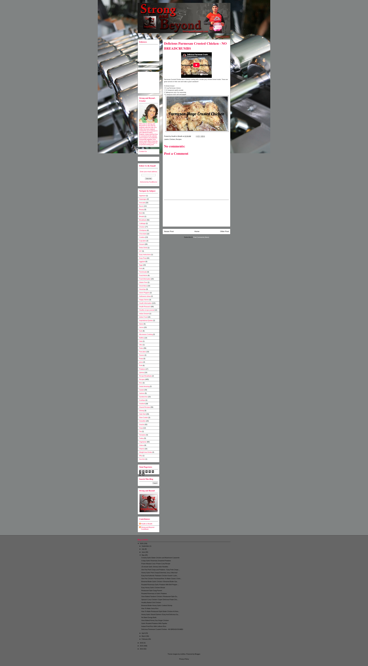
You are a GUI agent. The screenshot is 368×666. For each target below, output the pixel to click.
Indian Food (143, 317)
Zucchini (142, 459)
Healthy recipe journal (146, 310)
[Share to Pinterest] (204, 136)
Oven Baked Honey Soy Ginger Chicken (155, 620)
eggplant (142, 261)
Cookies (142, 237)
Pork (140, 365)
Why (140, 455)
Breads (141, 216)
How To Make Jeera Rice (149, 608)
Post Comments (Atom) (201, 237)
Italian (141, 324)
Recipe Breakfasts (145, 376)
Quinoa (141, 372)
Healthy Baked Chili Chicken (151, 602)
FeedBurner (153, 182)
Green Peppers (144, 293)
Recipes (179, 139)
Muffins (141, 338)
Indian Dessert (144, 313)
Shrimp (141, 410)
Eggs (141, 265)
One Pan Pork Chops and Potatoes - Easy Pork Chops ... (160, 569)
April (143, 633)
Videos (141, 445)
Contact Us (143, 151)
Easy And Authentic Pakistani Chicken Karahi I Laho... (159, 575)
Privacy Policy (184, 659)
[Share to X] (200, 136)
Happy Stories (144, 300)
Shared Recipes (144, 407)
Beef (140, 213)
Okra (140, 345)
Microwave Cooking (146, 334)
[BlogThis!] (199, 136)
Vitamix (141, 449)
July (143, 549)
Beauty (141, 209)
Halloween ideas (145, 296)
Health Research (145, 306)
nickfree (183, 654)
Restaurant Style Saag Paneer (151, 590)
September (146, 546)
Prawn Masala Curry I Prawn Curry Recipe (155, 563)
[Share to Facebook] (202, 136)
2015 (142, 646)
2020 (142, 543)
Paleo (141, 348)
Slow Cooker (143, 417)
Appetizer (142, 195)
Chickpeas (142, 230)
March (144, 636)
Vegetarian (143, 442)
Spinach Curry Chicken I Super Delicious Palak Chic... (159, 599)
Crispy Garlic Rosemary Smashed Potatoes (156, 560)
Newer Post (169, 231)
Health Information (145, 303)
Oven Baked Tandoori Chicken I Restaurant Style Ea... (159, 596)
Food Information (145, 279)
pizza (141, 362)
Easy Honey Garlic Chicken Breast (153, 587)
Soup (141, 428)
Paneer (141, 355)
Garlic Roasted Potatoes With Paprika (154, 623)
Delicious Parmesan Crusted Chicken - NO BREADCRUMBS (162, 629)
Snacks (141, 424)
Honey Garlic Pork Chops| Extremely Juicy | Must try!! (159, 572)
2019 (142, 643)
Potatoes (142, 369)
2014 (142, 649)
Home (196, 231)
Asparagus (143, 199)
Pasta (141, 358)
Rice (140, 383)
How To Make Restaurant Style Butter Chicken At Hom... (160, 611)
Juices (141, 327)
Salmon (141, 393)
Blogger (197, 654)
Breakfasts (142, 220)
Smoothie (142, 421)
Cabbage (142, 223)
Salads (141, 390)
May (143, 555)
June (143, 552)
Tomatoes (142, 435)
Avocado (142, 202)
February (145, 639)
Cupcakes (142, 241)
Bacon (141, 206)
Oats (140, 341)
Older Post (224, 231)
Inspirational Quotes (146, 320)
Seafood (142, 403)
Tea (140, 431)
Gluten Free (143, 282)
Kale (140, 331)
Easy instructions (145, 254)
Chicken (172, 139)
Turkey (141, 438)
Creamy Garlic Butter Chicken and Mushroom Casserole (160, 558)
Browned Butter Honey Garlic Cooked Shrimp (156, 605)
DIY (140, 251)
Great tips (142, 289)
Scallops (142, 400)
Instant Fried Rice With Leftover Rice (153, 626)
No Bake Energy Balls (148, 617)
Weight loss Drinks (145, 452)
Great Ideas (143, 286)
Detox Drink (143, 248)
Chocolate (142, 234)
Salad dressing (144, 386)
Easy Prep (142, 258)
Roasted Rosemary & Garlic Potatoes (154, 593)
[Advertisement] (196, 213)
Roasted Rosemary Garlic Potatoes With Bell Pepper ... (160, 584)
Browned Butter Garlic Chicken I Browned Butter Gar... (159, 581)
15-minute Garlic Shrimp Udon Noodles (154, 567)
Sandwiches (143, 397)
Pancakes (142, 352)
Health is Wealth (146, 524)
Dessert (141, 244)
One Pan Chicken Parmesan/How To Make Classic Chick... (161, 578)
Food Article (143, 275)
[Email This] (197, 136)
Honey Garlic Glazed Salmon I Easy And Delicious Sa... (160, 614)
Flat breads (143, 272)
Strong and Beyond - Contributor (148, 528)
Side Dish (142, 414)
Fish (140, 268)
